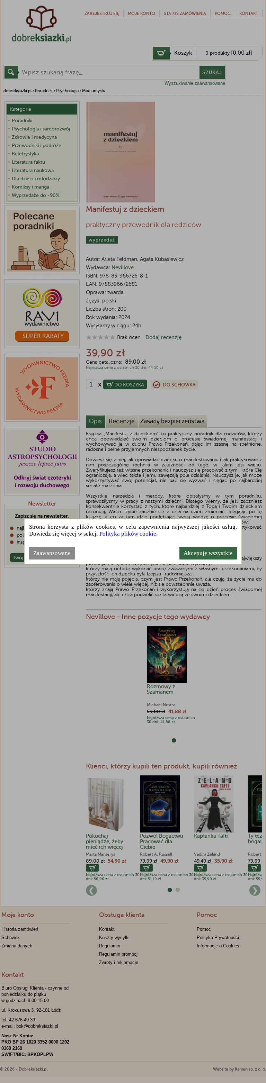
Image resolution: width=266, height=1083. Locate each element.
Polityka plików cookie (127, 533)
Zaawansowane (52, 553)
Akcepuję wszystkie (208, 553)
